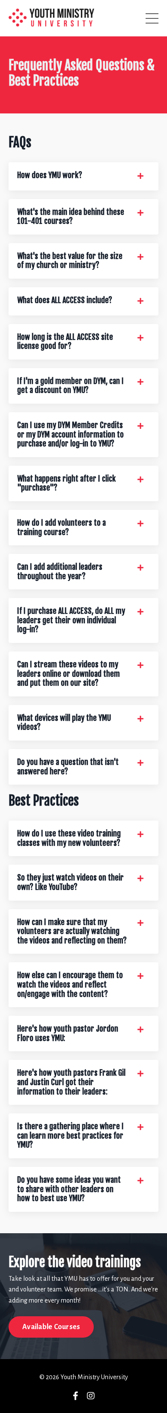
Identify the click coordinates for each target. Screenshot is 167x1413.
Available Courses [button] (51, 1327)
